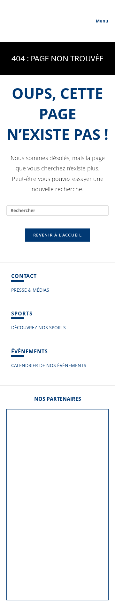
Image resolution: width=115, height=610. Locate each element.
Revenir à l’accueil (57, 235)
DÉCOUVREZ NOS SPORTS (38, 327)
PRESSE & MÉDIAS (30, 290)
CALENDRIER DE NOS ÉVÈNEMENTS (48, 365)
